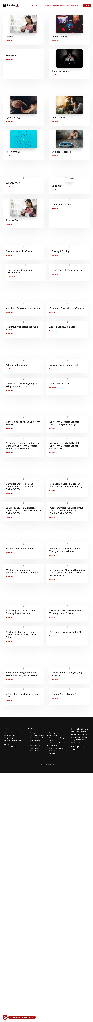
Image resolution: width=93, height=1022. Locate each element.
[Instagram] (83, 747)
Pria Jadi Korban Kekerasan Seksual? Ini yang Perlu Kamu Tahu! (21, 634)
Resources (56, 5)
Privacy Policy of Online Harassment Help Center (36, 748)
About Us (73, 5)
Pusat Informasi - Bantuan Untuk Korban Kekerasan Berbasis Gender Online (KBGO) (66, 510)
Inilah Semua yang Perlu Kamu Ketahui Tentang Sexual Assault (22, 674)
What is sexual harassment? (20, 548)
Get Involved (48, 5)
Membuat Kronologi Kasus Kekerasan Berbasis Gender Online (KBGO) (20, 486)
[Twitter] (78, 747)
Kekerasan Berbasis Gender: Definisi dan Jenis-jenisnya (64, 423)
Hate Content (13, 151)
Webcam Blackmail (61, 204)
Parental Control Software (19, 251)
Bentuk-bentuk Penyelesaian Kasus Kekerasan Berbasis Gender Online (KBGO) (23, 510)
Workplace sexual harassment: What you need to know (65, 550)
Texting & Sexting (60, 251)
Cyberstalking (13, 117)
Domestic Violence (61, 151)
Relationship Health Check (57, 743)
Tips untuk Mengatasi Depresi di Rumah (22, 328)
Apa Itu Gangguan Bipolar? (63, 326)
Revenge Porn (13, 220)
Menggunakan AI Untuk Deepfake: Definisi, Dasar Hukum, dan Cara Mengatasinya (67, 572)
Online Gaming (59, 36)
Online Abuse (58, 117)
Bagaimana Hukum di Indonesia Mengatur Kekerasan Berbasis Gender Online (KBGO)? (22, 446)
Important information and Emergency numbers (37, 740)
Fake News (11, 55)
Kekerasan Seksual (59, 383)
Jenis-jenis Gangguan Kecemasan (23, 308)
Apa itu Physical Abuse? (64, 693)
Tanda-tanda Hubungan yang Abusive (67, 674)
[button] (80, 5)
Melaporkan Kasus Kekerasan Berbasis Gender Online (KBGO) (65, 485)
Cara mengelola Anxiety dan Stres (66, 631)
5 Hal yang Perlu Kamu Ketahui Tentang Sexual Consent (22, 612)
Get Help (33, 5)
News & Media (65, 5)
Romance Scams (60, 70)
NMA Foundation (49, 765)
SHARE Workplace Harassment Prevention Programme (56, 748)
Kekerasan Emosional (17, 364)
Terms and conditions (37, 735)
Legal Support (53, 735)
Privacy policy (34, 733)
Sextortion (57, 185)
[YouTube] (74, 749)
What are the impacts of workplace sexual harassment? (22, 571)
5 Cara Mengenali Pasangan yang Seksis (23, 695)
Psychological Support (55, 733)
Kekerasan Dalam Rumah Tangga (66, 308)
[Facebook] (72, 747)
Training (40, 5)
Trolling (9, 36)
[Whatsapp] (5, 1017)
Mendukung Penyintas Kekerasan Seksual (23, 423)
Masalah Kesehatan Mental (63, 364)
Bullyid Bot (52, 753)
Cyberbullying (13, 182)
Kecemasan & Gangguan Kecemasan (20, 271)
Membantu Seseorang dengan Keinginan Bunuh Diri (21, 385)
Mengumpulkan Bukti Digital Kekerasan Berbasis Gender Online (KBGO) (64, 446)
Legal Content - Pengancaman (67, 269)
